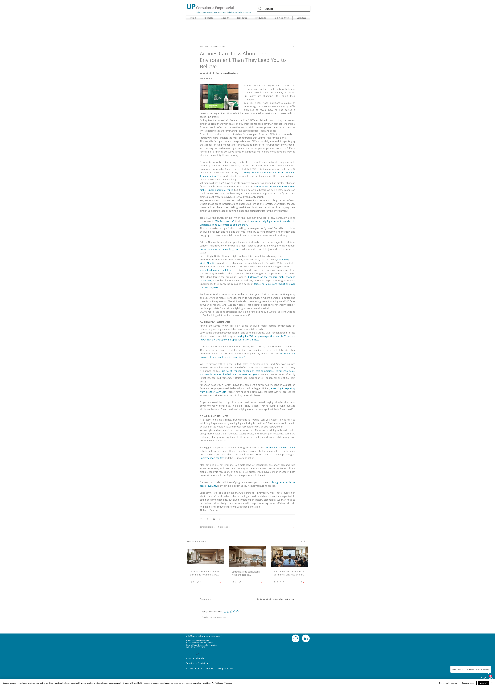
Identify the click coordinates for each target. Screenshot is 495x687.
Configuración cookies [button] (448, 683)
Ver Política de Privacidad (222, 683)
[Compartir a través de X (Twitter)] (207, 519)
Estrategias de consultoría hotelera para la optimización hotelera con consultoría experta (246, 573)
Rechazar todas (467, 683)
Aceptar (483, 683)
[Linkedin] (306, 638)
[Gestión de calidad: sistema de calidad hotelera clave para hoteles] (205, 556)
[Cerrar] (491, 683)
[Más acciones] (293, 46)
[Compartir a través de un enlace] (220, 519)
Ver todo (304, 541)
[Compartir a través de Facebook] (201, 519)
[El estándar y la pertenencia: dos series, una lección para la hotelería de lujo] (289, 556)
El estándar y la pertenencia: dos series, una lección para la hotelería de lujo (289, 573)
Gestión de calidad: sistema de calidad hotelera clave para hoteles (205, 573)
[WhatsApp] (295, 638)
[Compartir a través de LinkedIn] (213, 519)
